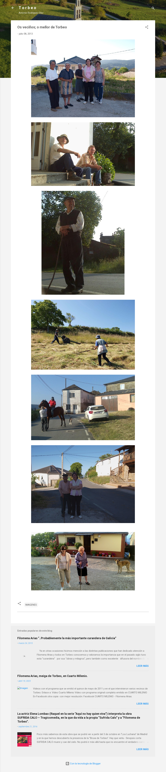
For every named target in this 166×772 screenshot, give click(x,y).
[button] (147, 27)
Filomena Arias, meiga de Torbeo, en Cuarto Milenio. (52, 676)
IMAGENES (31, 604)
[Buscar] (153, 9)
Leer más (142, 665)
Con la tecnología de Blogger (85, 763)
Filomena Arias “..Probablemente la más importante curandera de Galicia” (66, 638)
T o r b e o (27, 8)
